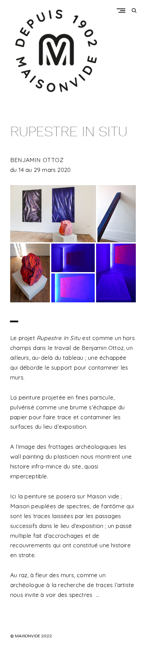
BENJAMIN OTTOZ (36, 159)
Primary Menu (122, 10)
